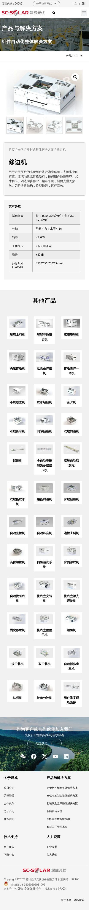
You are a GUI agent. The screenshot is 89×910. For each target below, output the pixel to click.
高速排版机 (17, 368)
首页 (12, 149)
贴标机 (17, 697)
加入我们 (52, 854)
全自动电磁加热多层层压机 (44, 465)
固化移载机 (17, 630)
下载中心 (9, 854)
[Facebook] (34, 756)
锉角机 (71, 630)
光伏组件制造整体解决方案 (35, 149)
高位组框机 (17, 562)
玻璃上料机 (17, 334)
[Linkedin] (66, 756)
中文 (74, 3)
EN (83, 3)
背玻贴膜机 (71, 499)
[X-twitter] (44, 756)
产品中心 (72, 56)
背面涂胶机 (71, 562)
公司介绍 (9, 787)
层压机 (17, 460)
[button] (84, 13)
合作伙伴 (9, 803)
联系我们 (9, 819)
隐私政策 (79, 900)
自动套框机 (17, 533)
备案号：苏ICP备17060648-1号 (22, 888)
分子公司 (9, 811)
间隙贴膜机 (44, 431)
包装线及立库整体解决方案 (62, 803)
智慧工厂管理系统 (57, 826)
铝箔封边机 (44, 499)
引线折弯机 (17, 431)
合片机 (71, 402)
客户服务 (9, 846)
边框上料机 (71, 533)
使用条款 (66, 900)
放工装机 (17, 664)
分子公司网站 (44, 3)
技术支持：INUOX (55, 888)
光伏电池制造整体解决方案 (62, 795)
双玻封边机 (71, 431)
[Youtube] (55, 756)
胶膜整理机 (71, 334)
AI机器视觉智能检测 (58, 819)
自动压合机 (44, 533)
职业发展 (52, 846)
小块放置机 (17, 402)
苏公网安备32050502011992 (27, 884)
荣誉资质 (9, 795)
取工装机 (44, 664)
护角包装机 (44, 697)
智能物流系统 (54, 811)
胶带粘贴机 (44, 402)
